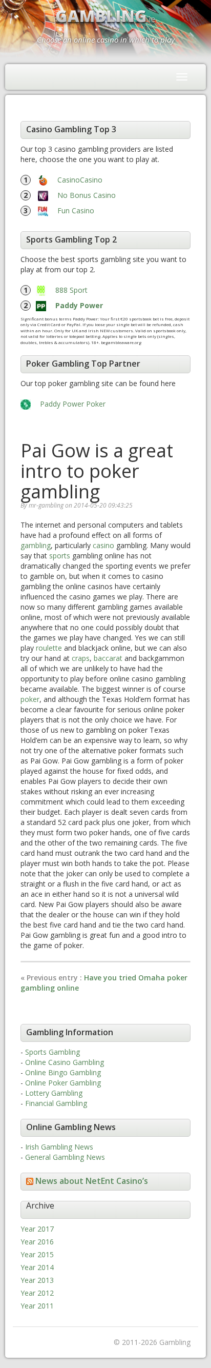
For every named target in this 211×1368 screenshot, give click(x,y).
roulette (49, 648)
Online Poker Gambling (63, 1083)
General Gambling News (65, 1157)
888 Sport (71, 290)
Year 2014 (37, 1267)
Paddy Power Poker (73, 404)
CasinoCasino (79, 180)
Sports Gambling (52, 1052)
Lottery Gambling (53, 1093)
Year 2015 (37, 1254)
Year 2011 (37, 1306)
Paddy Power (79, 305)
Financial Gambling (56, 1103)
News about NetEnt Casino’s (91, 1180)
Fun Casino (75, 210)
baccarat (108, 658)
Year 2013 (37, 1280)
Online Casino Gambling (64, 1062)
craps (81, 658)
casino (103, 545)
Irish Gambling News (59, 1147)
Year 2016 (37, 1241)
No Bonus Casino (86, 195)
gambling (35, 545)
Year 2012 (37, 1293)
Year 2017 (37, 1229)
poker (29, 699)
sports (59, 555)
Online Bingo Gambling (63, 1072)
